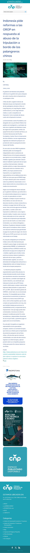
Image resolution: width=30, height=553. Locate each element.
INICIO (5, 503)
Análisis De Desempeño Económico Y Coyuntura (15, 521)
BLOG (5, 510)
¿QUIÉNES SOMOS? (8, 506)
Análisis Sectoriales (8, 527)
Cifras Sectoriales (8, 534)
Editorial (6, 536)
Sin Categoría (7, 538)
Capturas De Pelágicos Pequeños (12, 531)
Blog (11, 59)
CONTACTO (7, 512)
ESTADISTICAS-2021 (9, 508)
